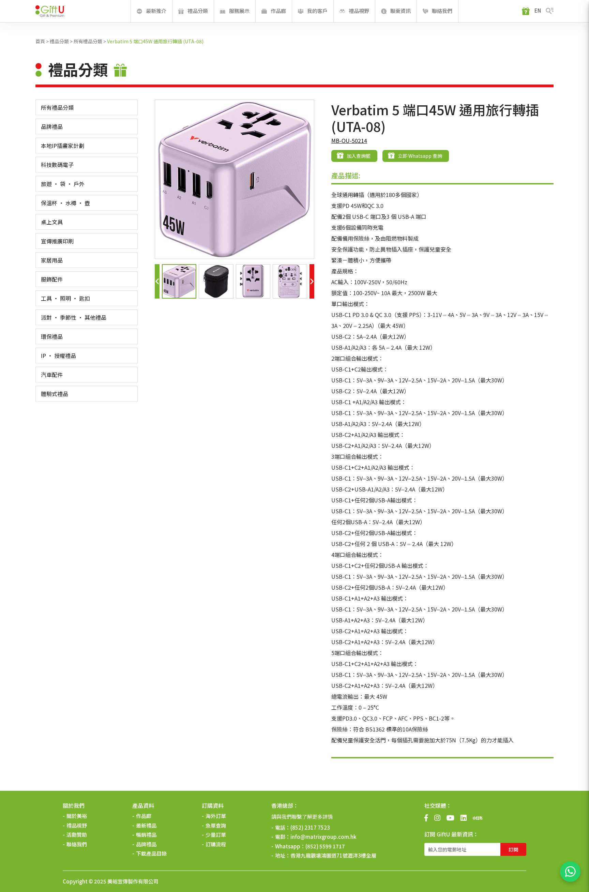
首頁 (40, 41)
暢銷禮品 (146, 834)
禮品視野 (76, 825)
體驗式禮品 (54, 394)
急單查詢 (216, 825)
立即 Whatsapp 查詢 (420, 155)
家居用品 (52, 260)
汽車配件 (52, 375)
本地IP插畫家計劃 (62, 145)
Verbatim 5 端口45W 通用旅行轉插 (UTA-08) (155, 41)
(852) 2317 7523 (310, 827)
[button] (157, 281)
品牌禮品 (52, 126)
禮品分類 (59, 41)
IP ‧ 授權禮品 (58, 355)
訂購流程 (216, 844)
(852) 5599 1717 (325, 846)
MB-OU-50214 (349, 140)
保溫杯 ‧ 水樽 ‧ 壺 (65, 203)
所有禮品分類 (88, 41)
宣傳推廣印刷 (57, 241)
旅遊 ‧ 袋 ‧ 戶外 (63, 184)
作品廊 (143, 815)
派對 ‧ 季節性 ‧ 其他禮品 (73, 317)
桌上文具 (52, 222)
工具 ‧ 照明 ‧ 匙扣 (65, 298)
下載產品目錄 (151, 853)
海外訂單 (216, 815)
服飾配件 (52, 279)
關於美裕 (76, 815)
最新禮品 (146, 825)
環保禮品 (52, 336)
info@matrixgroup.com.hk (323, 836)
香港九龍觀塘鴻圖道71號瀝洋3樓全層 (333, 855)
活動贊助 (76, 834)
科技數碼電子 (57, 165)
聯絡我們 (76, 844)
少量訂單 (216, 834)
